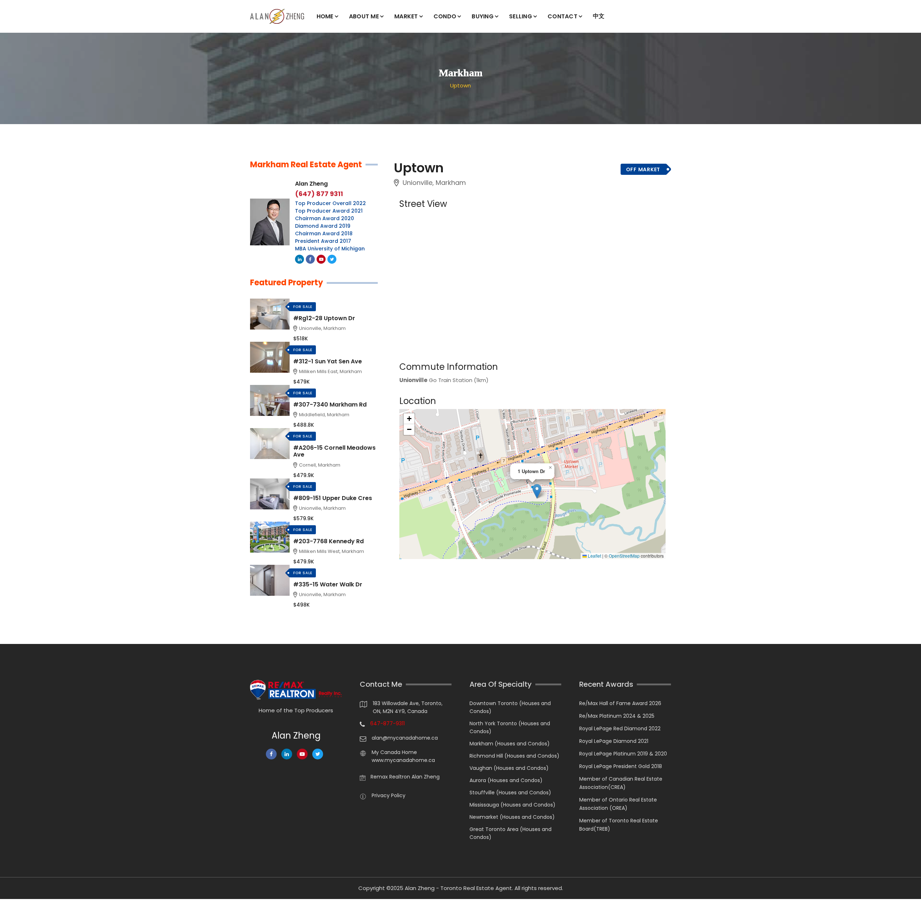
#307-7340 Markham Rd (330, 404)
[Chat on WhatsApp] (9, 908)
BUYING (483, 16)
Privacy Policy (388, 795)
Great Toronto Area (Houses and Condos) (510, 833)
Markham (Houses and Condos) (509, 743)
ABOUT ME (364, 16)
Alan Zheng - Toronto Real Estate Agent (458, 888)
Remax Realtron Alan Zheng (405, 776)
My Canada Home (394, 752)
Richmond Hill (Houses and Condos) (514, 755)
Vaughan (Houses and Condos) (509, 768)
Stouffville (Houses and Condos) (510, 792)
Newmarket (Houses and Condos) (512, 817)
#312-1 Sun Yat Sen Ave (327, 361)
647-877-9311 (387, 723)
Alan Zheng (311, 183)
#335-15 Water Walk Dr (327, 584)
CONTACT (562, 16)
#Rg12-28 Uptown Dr (324, 318)
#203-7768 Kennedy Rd (328, 541)
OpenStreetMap (624, 556)
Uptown (460, 85)
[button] (536, 491)
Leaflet (594, 556)
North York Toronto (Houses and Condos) (509, 727)
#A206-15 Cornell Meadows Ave (334, 451)
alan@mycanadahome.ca (405, 737)
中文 (599, 16)
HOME (325, 16)
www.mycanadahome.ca (403, 760)
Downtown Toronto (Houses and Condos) (510, 707)
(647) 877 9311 (319, 194)
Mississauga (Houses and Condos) (512, 804)
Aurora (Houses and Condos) (506, 780)
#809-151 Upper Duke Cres (332, 498)
